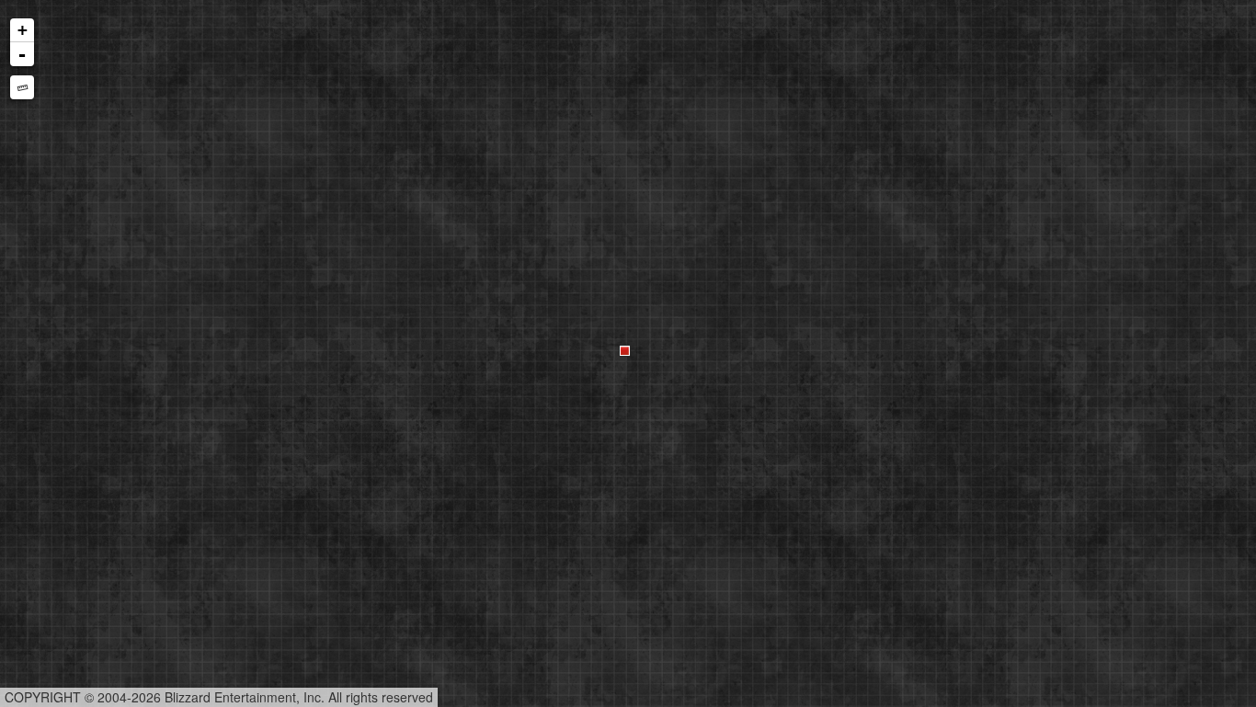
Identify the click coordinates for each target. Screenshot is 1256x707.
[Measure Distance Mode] (22, 87)
